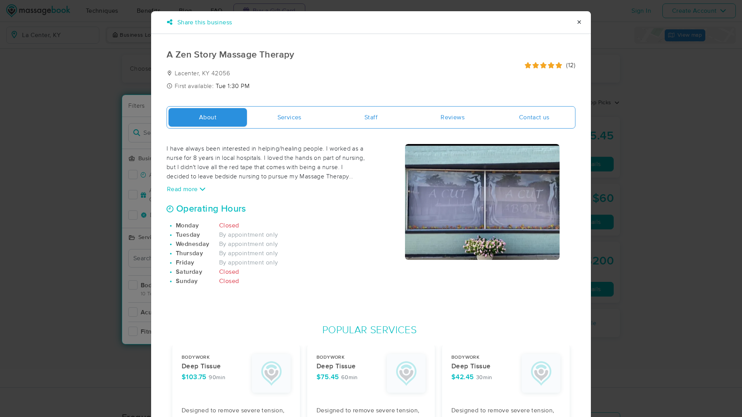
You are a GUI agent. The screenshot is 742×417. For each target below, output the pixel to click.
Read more (183, 189)
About (207, 117)
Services (289, 117)
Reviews (453, 117)
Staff (371, 117)
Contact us (534, 117)
